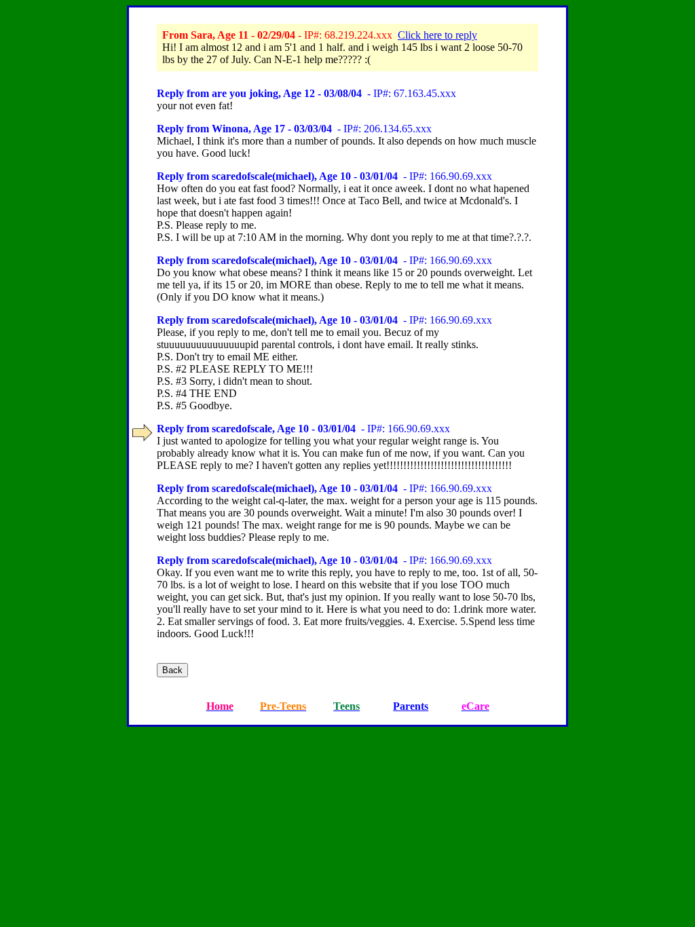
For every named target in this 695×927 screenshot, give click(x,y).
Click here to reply (437, 35)
